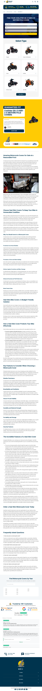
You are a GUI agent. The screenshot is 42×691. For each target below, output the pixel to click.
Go (21, 33)
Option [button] (7, 30)
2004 (17, 589)
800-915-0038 (10, 654)
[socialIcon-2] (22, 669)
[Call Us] (35, 1)
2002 (6, 592)
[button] (21, 24)
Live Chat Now (27, 654)
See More (21, 94)
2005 (17, 590)
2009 (28, 590)
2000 (6, 589)
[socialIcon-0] (19, 669)
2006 (17, 592)
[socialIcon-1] (21, 669)
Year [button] (6, 27)
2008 (28, 589)
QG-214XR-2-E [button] (8, 24)
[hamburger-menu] (4, 1)
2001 (6, 590)
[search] (32, 1)
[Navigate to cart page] (37, 1)
